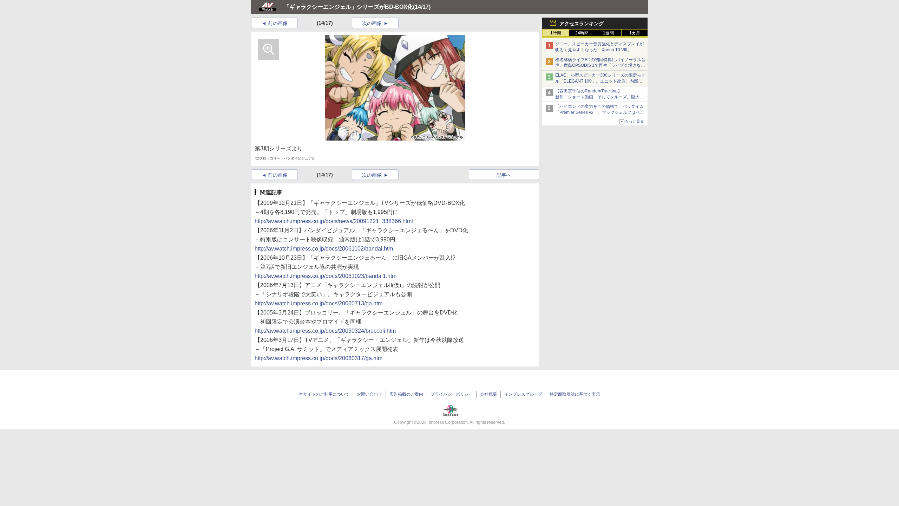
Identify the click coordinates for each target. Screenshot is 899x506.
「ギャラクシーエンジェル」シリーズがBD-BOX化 (348, 7)
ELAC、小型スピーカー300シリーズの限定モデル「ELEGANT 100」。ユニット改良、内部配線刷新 (600, 81)
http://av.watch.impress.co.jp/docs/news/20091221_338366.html (334, 221)
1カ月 (634, 33)
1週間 (608, 33)
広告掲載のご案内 (406, 394)
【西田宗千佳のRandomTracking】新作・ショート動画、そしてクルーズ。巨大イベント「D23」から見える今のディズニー (599, 97)
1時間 (555, 33)
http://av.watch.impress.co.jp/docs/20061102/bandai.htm (324, 249)
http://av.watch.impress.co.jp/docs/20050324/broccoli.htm (325, 331)
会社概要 (488, 394)
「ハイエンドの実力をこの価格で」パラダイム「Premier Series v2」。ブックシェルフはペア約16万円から (599, 112)
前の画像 (278, 23)
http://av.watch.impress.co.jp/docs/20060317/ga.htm (318, 358)
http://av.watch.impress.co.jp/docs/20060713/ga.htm (318, 303)
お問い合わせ (369, 394)
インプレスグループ (523, 394)
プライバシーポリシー (452, 394)
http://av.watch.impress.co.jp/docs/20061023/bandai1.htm (325, 276)
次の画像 (372, 23)
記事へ (504, 175)
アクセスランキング (581, 23)
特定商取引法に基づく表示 (575, 394)
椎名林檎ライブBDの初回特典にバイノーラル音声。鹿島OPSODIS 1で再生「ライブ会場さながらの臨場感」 (600, 65)
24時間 (582, 33)
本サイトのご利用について (324, 394)
